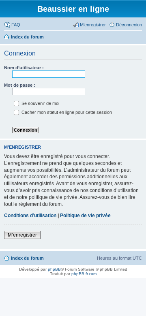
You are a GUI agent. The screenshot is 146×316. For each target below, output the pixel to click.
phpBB (54, 269)
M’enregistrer (22, 235)
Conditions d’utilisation (30, 215)
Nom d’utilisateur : (24, 67)
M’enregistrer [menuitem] (93, 24)
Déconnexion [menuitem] (129, 24)
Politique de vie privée (85, 215)
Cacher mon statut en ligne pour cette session (66, 112)
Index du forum (27, 258)
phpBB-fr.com (84, 273)
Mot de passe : (19, 85)
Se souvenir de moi (39, 103)
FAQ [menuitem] (15, 24)
